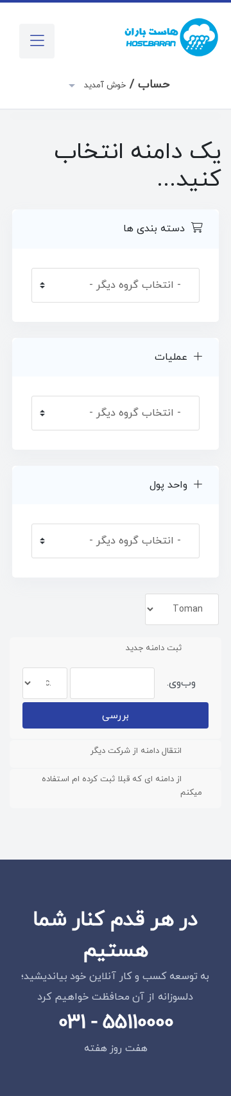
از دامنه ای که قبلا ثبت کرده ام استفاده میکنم (122, 786)
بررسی (115, 716)
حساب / (125, 84)
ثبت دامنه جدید (154, 648)
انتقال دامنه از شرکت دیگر (136, 751)
